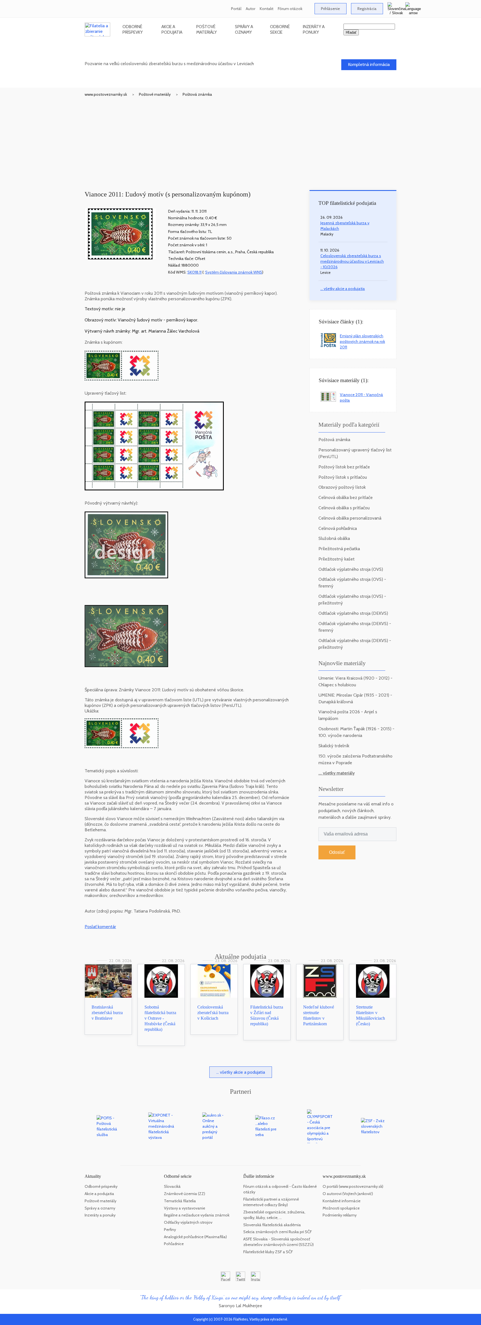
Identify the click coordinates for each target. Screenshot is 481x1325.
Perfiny (170, 1229)
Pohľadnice (174, 1243)
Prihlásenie (330, 8)
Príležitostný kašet (336, 559)
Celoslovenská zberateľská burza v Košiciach (213, 1013)
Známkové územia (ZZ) (184, 1193)
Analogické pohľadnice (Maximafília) (195, 1236)
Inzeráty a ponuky (314, 29)
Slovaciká (172, 1186)
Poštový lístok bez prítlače (344, 466)
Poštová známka (197, 94)
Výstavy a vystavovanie (184, 1208)
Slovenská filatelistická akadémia (272, 1224)
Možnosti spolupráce (341, 1208)
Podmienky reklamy (340, 1215)
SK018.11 (194, 272)
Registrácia (367, 8)
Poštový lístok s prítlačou (342, 477)
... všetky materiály (336, 773)
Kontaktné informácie (341, 1200)
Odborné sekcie (280, 29)
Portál (236, 8)
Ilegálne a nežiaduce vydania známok (196, 1215)
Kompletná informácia (369, 64)
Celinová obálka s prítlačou (344, 507)
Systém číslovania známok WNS (233, 272)
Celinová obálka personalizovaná (349, 518)
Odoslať (337, 852)
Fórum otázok (290, 8)
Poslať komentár (100, 926)
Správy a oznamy (244, 29)
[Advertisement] (240, 139)
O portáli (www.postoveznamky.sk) (353, 1186)
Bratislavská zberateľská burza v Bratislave (107, 1013)
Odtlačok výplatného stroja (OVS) (350, 569)
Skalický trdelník (333, 745)
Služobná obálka (334, 538)
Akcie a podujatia (171, 29)
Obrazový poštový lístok (342, 487)
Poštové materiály (206, 29)
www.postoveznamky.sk (106, 94)
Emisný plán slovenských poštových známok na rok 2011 (362, 341)
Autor (250, 8)
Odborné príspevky (132, 29)
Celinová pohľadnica (337, 528)
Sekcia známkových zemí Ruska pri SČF (277, 1231)
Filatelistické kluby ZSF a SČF (268, 1251)
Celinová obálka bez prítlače (345, 497)
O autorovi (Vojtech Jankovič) (348, 1193)
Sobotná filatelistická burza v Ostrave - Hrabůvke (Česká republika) (160, 1018)
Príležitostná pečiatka (339, 548)
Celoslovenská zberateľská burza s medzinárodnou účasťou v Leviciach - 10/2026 (352, 261)
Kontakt (266, 8)
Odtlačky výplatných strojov (188, 1222)
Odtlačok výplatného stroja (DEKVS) (353, 613)
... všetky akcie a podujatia (342, 288)
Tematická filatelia (180, 1200)
